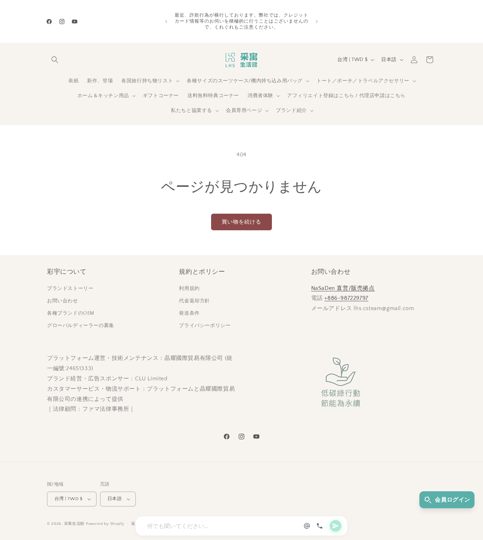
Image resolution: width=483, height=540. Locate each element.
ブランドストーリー (70, 288)
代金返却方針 (194, 301)
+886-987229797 (346, 298)
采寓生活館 (74, 524)
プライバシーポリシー (205, 325)
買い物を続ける (241, 222)
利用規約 (189, 288)
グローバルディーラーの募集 (80, 325)
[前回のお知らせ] (166, 21)
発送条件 (189, 313)
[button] (55, 59)
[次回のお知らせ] (317, 21)
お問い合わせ (62, 301)
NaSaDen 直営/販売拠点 (343, 288)
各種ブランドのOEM (70, 313)
